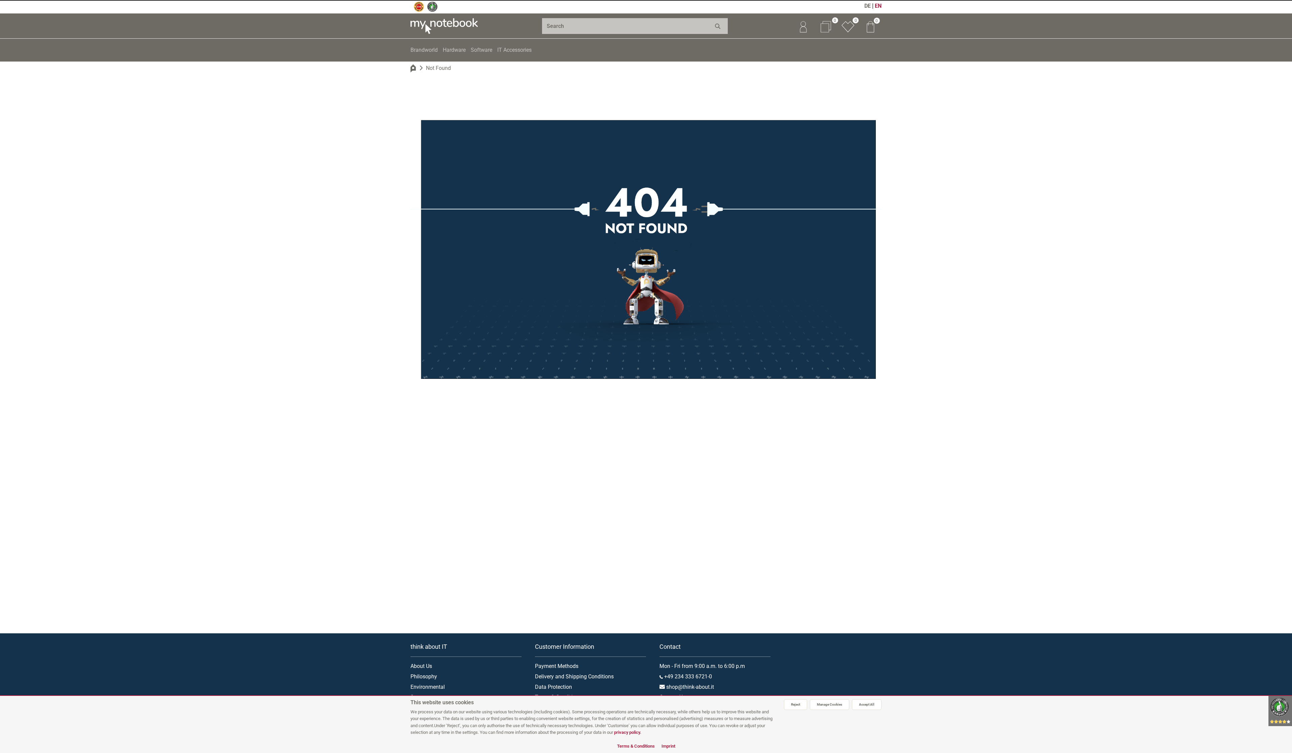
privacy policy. (627, 732)
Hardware (454, 50)
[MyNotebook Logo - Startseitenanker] (444, 26)
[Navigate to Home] (413, 68)
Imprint (668, 746)
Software (481, 50)
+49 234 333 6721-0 (687, 676)
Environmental (427, 687)
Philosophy (423, 676)
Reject (795, 704)
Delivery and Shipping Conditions (574, 676)
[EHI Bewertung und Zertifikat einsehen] (419, 7)
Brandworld (424, 50)
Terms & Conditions (636, 746)
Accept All (866, 704)
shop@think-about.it (689, 687)
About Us (421, 666)
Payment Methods (556, 666)
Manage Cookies (829, 704)
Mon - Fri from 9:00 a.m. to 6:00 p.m (702, 666)
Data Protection (553, 687)
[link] (803, 25)
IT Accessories (514, 50)
